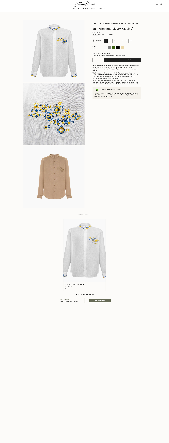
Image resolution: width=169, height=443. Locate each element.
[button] (65, 9)
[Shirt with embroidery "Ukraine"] (84, 250)
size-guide (122, 55)
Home (94, 23)
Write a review (100, 300)
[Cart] (165, 4)
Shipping (95, 34)
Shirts (99, 23)
